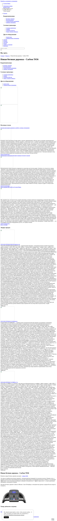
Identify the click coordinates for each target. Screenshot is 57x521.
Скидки (5, 39)
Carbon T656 (25, 476)
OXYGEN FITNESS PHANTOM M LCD (10, 244)
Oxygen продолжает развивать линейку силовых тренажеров (15, 127)
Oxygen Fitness (6, 3)
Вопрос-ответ (6, 7)
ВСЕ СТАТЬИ (4, 224)
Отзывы (5, 40)
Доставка (5, 42)
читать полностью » (5, 154)
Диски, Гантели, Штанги (12, 31)
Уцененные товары (7, 6)
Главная (2, 55)
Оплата (5, 43)
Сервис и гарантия (7, 44)
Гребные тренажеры (11, 22)
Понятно (6, 517)
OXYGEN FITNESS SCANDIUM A (9, 321)
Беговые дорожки (10, 18)
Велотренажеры (10, 20)
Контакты (5, 45)
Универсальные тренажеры (12, 38)
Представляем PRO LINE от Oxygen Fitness (11, 187)
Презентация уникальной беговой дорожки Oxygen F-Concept (15, 155)
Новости (7, 55)
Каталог (5, 13)
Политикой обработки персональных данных (14, 515)
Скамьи (8, 29)
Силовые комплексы (11, 28)
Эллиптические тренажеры (12, 21)
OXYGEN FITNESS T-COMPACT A (9, 382)
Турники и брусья (10, 30)
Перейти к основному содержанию (9, 1)
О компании (36, 516)
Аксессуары (9, 37)
